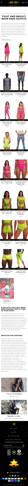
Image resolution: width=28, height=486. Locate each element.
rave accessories (5, 371)
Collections (8, 13)
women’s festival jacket (18, 367)
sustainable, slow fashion (6, 359)
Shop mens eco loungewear (14, 418)
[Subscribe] (23, 445)
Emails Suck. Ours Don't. (14, 439)
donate (2, 355)
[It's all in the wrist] (14, 385)
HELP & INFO (13, 428)
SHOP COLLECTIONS (14, 435)
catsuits (9, 340)
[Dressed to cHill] (14, 407)
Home (3, 13)
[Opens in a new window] (10, 475)
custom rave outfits (19, 345)
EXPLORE (13, 432)
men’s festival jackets (6, 367)
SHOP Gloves (14, 396)
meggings (3, 340)
